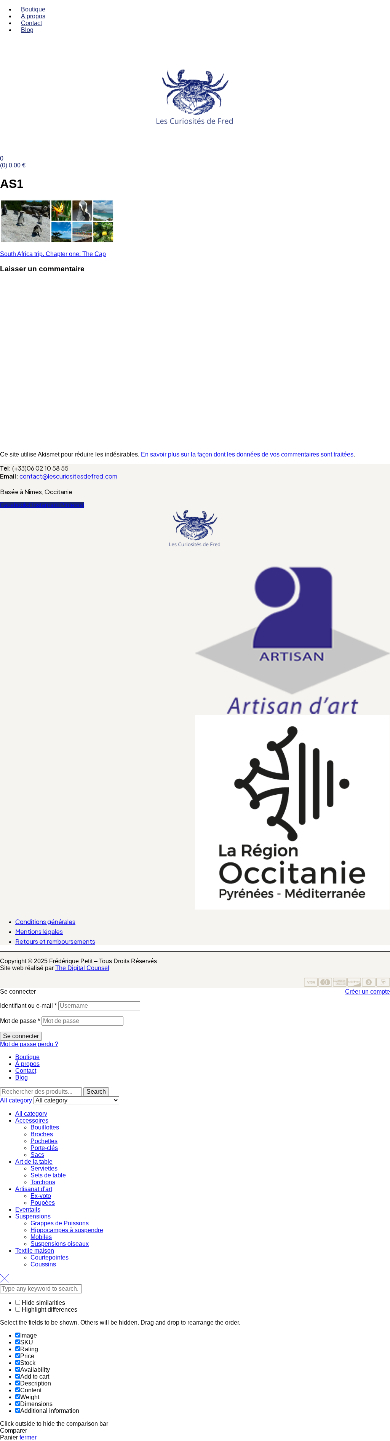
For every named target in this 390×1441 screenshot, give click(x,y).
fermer (28, 1437)
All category (31, 1113)
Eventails (27, 1209)
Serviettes (44, 1168)
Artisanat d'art (33, 1189)
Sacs (37, 1155)
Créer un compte (367, 991)
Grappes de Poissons (59, 1223)
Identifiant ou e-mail (28, 1005)
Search (96, 1091)
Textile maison (34, 1250)
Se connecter (21, 1036)
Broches (41, 1134)
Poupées (42, 1202)
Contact (25, 1070)
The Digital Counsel (82, 968)
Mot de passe (20, 1021)
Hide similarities (42, 1302)
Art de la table (34, 1161)
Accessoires (31, 1120)
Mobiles (41, 1237)
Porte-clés (44, 1148)
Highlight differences (48, 1309)
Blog (21, 1077)
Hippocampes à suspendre (66, 1230)
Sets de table (48, 1175)
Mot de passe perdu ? (29, 1044)
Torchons (42, 1182)
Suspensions (33, 1216)
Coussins (43, 1264)
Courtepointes (49, 1257)
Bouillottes (44, 1127)
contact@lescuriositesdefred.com (68, 476)
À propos (27, 1064)
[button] (195, 561)
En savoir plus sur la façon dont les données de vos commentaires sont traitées (247, 454)
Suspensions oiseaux (59, 1244)
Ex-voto (40, 1196)
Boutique (27, 1057)
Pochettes (44, 1141)
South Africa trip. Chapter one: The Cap (53, 254)
